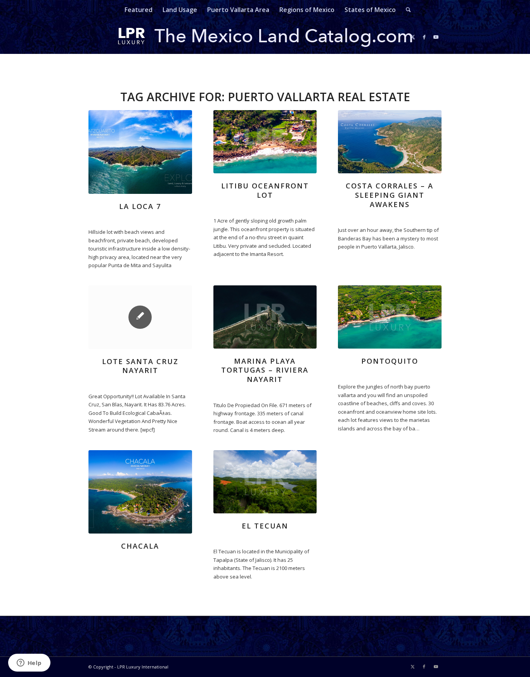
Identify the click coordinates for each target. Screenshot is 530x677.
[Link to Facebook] (424, 37)
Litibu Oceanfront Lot (265, 190)
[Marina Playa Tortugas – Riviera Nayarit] (265, 317)
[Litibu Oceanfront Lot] (265, 141)
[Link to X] (412, 37)
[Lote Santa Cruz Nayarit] (140, 317)
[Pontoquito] (390, 317)
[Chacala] (140, 492)
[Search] (406, 9)
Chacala (140, 546)
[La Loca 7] (140, 152)
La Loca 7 (140, 206)
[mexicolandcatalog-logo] (265, 37)
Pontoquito (389, 361)
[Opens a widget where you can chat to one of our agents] (29, 663)
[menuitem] (139, 9)
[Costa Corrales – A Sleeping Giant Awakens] (390, 141)
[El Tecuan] (265, 481)
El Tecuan (265, 525)
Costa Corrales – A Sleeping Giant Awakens (389, 195)
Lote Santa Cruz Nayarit (140, 366)
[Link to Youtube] (436, 37)
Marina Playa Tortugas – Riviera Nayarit (264, 370)
